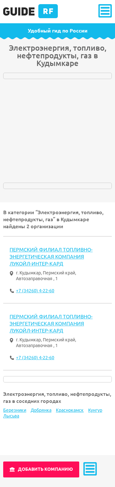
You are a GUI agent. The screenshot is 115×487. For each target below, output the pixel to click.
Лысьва (11, 415)
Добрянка (41, 410)
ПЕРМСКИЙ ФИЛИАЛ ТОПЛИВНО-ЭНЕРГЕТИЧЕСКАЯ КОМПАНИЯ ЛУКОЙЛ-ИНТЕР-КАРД (51, 256)
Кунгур (95, 410)
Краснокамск (70, 410)
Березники (14, 410)
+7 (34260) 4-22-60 (35, 290)
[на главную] (30, 16)
